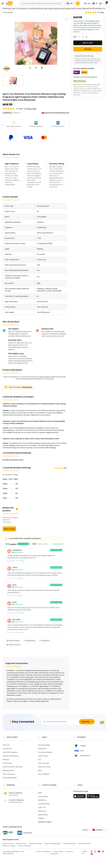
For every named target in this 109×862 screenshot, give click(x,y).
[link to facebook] (36, 68)
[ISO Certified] (23, 833)
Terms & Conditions (43, 852)
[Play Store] (93, 796)
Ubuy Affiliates (43, 774)
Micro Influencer (9, 774)
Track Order (7, 763)
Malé (40, 793)
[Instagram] (95, 852)
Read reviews (57, 544)
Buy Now (87, 49)
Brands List (42, 749)
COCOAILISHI (8, 12)
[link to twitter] (42, 68)
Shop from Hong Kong (52, 844)
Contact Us (7, 749)
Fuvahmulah (43, 796)
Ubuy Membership (10, 778)
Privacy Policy (58, 852)
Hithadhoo (42, 800)
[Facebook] (91, 852)
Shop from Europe (24, 846)
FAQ (39, 759)
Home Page (7, 9)
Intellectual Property (11, 756)
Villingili (41, 818)
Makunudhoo (43, 815)
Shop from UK (21, 844)
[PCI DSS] (8, 833)
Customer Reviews (45, 752)
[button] (87, 3)
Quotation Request (10, 752)
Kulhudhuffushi (44, 804)
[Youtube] (99, 852)
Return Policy (43, 756)
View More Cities (44, 822)
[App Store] (79, 796)
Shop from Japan (35, 844)
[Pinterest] (92, 854)
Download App (44, 745)
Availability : (7, 113)
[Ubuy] (9, 3)
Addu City (42, 807)
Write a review (9, 529)
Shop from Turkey (9, 846)
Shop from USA (8, 844)
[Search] (78, 3)
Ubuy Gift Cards (44, 767)
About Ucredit (43, 763)
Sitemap (6, 759)
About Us (6, 745)
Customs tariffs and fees (12, 767)
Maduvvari (42, 811)
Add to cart (88, 43)
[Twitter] (103, 852)
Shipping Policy (8, 770)
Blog (40, 770)
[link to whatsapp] (30, 68)
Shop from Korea (69, 844)
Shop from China (84, 844)
